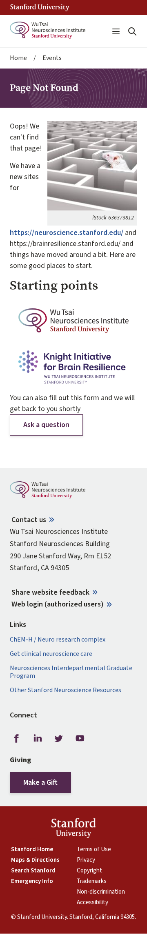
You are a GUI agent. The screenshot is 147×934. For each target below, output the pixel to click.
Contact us (28, 520)
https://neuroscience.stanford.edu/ (66, 233)
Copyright (89, 870)
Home (18, 58)
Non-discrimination (101, 892)
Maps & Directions (35, 860)
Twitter (58, 738)
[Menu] (116, 31)
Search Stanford (33, 870)
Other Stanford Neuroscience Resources (65, 690)
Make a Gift (40, 782)
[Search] (132, 31)
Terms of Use (94, 849)
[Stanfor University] (40, 7)
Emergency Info (32, 881)
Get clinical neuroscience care (51, 654)
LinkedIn (37, 738)
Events (52, 58)
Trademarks (92, 881)
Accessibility (92, 902)
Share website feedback (50, 592)
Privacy (86, 860)
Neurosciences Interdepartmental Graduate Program (71, 672)
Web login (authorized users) (57, 604)
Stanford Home (32, 849)
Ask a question (46, 425)
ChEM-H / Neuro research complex (57, 640)
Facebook (16, 738)
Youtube (80, 738)
